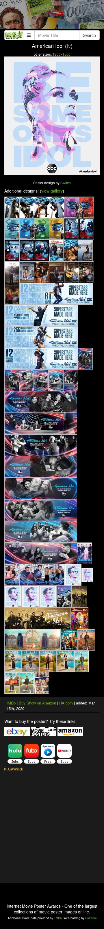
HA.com (66, 703)
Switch (65, 182)
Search (89, 35)
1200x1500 (61, 54)
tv (69, 45)
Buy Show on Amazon (37, 703)
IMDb (11, 703)
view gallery (52, 191)
